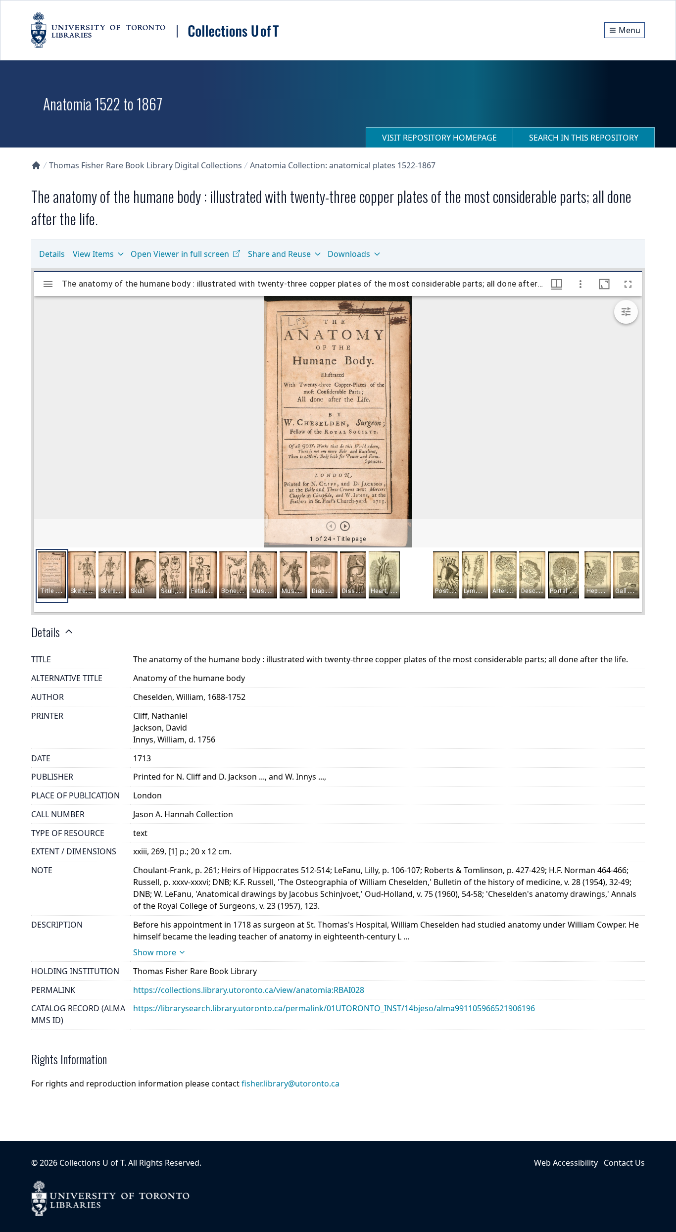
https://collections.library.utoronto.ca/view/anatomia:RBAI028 (248, 990)
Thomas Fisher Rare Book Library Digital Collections (145, 165)
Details (52, 253)
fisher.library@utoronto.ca (290, 1083)
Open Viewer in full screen (180, 253)
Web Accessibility (566, 1162)
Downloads (349, 253)
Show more (154, 952)
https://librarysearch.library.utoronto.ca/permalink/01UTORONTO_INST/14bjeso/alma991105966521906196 (334, 1008)
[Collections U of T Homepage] (36, 165)
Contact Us (624, 1162)
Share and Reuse (279, 253)
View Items (93, 253)
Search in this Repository (583, 137)
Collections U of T (91, 1162)
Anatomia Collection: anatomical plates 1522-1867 (342, 165)
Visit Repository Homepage (439, 137)
